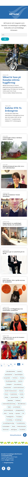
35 (22, 364)
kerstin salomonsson (18, 387)
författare (15, 378)
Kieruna (21, 390)
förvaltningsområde (11, 381)
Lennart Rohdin (14, 397)
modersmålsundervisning (9, 403)
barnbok (19, 371)
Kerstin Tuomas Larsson (11, 390)
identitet (20, 381)
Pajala (9, 407)
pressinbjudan (16, 407)
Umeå (13, 426)
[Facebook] (25, 435)
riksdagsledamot (19, 410)
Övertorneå (5, 429)
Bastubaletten (8, 374)
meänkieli (17, 400)
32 (11, 364)
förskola (22, 378)
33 (14, 364)
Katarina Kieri (7, 387)
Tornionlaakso (6, 426)
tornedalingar (18, 420)
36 (1, 366)
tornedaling (9, 420)
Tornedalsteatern (20, 423)
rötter (5, 413)
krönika (21, 394)
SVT (23, 413)
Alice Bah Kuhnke (10, 371)
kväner (6, 397)
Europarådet (7, 378)
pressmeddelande (8, 410)
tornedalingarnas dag (8, 423)
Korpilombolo (13, 394)
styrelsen (17, 413)
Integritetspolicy (8, 462)
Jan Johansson (18, 384)
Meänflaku (10, 400)
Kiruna (6, 394)
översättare (22, 429)
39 (8, 366)
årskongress (14, 429)
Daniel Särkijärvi (19, 374)
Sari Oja (11, 413)
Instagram (9, 384)
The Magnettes (10, 416)
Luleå (22, 397)
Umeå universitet (21, 426)
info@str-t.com (9, 460)
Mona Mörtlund (21, 403)
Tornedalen (19, 416)
